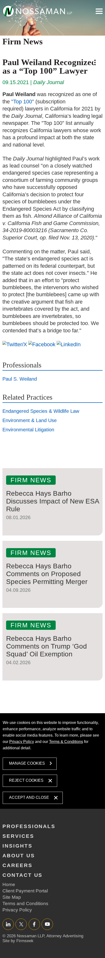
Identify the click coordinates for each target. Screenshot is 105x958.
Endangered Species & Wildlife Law (40, 411)
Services (18, 836)
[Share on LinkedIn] (69, 344)
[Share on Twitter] (14, 344)
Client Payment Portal (25, 890)
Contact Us (22, 875)
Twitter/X (21, 924)
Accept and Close (29, 797)
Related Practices (27, 397)
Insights (17, 846)
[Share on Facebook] (41, 344)
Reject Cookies (26, 780)
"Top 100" (22, 102)
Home (8, 884)
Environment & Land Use (29, 420)
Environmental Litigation (28, 429)
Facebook (34, 924)
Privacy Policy (21, 742)
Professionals (22, 365)
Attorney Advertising (64, 936)
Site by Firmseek (17, 940)
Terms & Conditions (66, 742)
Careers (17, 865)
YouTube (47, 924)
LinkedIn (8, 924)
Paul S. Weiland (19, 379)
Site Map (11, 897)
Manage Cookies (27, 763)
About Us (18, 855)
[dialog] (53, 761)
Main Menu (99, 11)
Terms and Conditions (25, 903)
